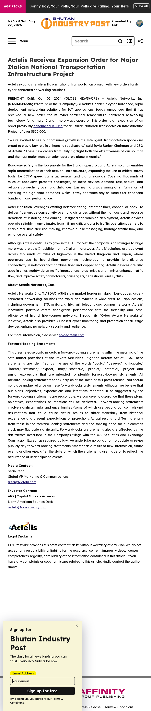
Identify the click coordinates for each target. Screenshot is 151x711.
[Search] (120, 41)
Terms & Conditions (119, 707)
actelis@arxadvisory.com (27, 507)
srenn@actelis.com (22, 482)
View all (141, 6)
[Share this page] (140, 41)
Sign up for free (42, 690)
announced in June (48, 126)
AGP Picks (13, 6)
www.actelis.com (71, 335)
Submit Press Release (84, 707)
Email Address (23, 673)
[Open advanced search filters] (129, 41)
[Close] (77, 625)
